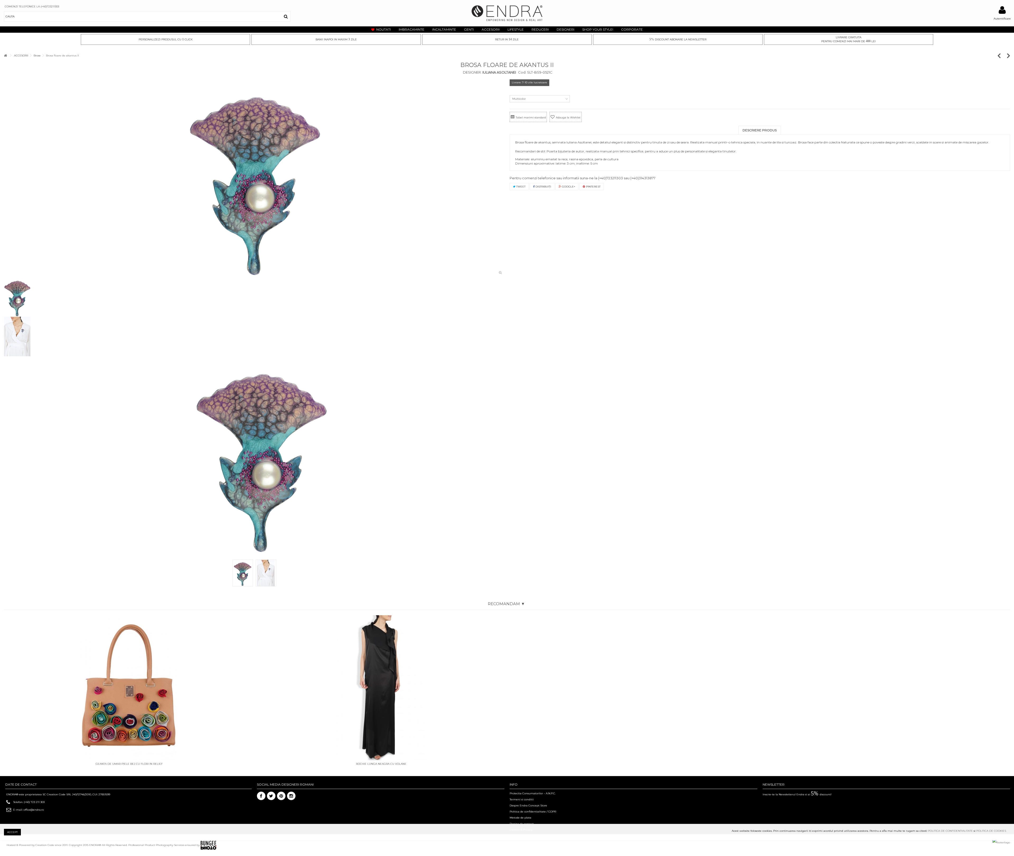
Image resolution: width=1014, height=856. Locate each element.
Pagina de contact (522, 823)
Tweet (520, 186)
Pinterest (592, 186)
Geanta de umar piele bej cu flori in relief (129, 764)
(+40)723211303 (610, 178)
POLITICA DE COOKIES (991, 831)
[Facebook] (261, 796)
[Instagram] (291, 796)
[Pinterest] (281, 796)
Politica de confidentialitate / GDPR (533, 811)
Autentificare (1002, 18)
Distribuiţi (543, 186)
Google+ (568, 186)
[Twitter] (271, 796)
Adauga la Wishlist (568, 117)
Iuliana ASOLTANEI (499, 72)
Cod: (522, 72)
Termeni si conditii (522, 799)
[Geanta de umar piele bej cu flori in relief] (129, 687)
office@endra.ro (34, 809)
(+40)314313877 (642, 178)
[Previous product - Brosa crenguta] (1002, 55)
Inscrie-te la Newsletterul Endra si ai (797, 794)
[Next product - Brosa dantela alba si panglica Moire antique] (1008, 55)
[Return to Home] (5, 55)
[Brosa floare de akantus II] (254, 178)
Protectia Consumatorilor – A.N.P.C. (533, 793)
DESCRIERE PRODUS (760, 130)
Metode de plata (520, 817)
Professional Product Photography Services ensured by (164, 845)
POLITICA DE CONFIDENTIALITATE (950, 831)
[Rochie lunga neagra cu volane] (381, 687)
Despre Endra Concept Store (528, 805)
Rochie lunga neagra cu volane (381, 764)
